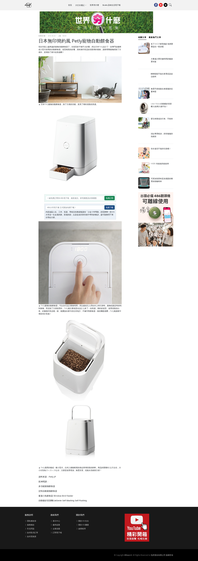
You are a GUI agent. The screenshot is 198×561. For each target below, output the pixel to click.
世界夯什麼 (94, 5)
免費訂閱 (109, 198)
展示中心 (56, 521)
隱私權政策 (31, 521)
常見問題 (30, 528)
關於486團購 (83, 525)
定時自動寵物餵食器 (47, 491)
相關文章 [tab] (142, 37)
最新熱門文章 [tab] (155, 37)
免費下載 (109, 207)
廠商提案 (56, 525)
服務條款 (30, 525)
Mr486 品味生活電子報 (111, 5)
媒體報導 (82, 528)
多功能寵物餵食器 (46, 486)
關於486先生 (83, 521)
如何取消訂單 (32, 532)
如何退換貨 (31, 536)
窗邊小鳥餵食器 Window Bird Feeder (56, 495)
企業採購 (56, 528)
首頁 (70, 5)
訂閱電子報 (57, 532)
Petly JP (52, 476)
